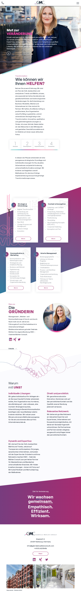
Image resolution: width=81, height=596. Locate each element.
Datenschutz (18, 590)
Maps (40, 553)
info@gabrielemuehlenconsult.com (40, 546)
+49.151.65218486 (40, 548)
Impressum (10, 590)
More (23, 238)
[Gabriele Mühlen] (40, 2)
